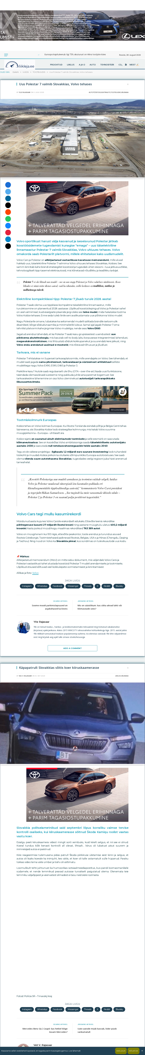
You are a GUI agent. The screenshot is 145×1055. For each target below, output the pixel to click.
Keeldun (121, 1051)
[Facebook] (8, 185)
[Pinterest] (8, 232)
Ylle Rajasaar (24, 92)
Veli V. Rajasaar (25, 676)
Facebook (57, 586)
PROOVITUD (56, 64)
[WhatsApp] (8, 219)
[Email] (8, 205)
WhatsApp (42, 586)
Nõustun (133, 1051)
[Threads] (8, 246)
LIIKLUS (70, 64)
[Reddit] (8, 212)
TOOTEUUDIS (116, 92)
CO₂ (120, 64)
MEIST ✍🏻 (134, 64)
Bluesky (119, 586)
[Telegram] (8, 239)
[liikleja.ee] (25, 64)
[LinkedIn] (8, 198)
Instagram (27, 586)
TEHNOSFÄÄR (107, 64)
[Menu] (6, 55)
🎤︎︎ (126, 64)
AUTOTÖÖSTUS (94, 92)
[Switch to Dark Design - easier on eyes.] (11, 55)
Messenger (73, 586)
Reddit (107, 586)
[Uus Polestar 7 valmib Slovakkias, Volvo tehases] (72, 176)
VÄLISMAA (124, 92)
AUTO (93, 64)
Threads (87, 586)
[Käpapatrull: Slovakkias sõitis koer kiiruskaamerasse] (72, 763)
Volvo (35, 572)
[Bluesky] (8, 226)
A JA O (82, 64)
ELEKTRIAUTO (106, 92)
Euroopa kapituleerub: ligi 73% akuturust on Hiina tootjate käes (75, 54)
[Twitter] (8, 191)
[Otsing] (15, 55)
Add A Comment (72, 648)
